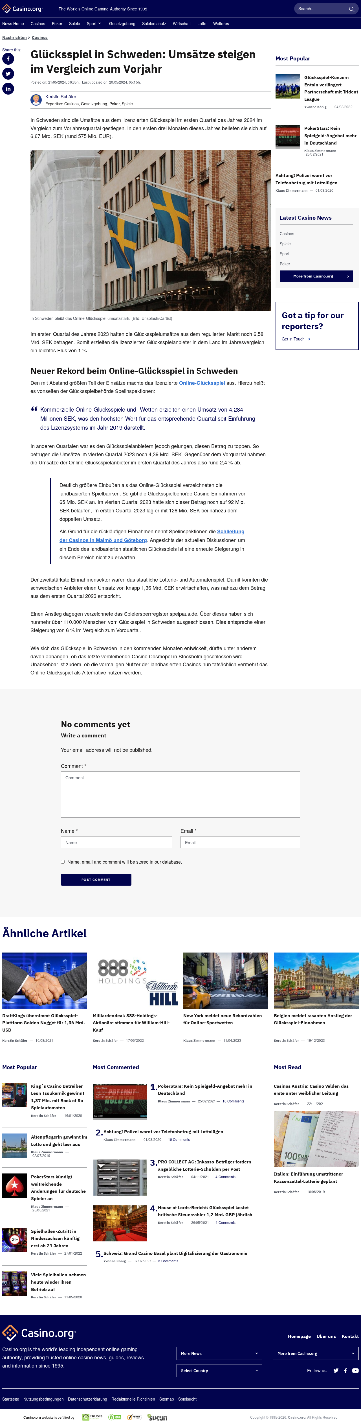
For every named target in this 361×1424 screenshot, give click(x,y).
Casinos (38, 23)
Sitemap (166, 1399)
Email (188, 830)
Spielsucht (187, 1399)
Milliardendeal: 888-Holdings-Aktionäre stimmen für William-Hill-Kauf (131, 1023)
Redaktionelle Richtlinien (133, 1399)
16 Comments (234, 1100)
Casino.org (296, 1417)
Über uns (326, 1336)
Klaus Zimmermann (320, 150)
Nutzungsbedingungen (43, 1399)
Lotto (201, 23)
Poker (57, 23)
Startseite (10, 1399)
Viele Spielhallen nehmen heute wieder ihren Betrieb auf (58, 1282)
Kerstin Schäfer (60, 96)
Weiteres (221, 23)
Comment (73, 765)
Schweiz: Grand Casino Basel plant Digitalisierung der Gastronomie (175, 1253)
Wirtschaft (182, 23)
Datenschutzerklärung (87, 1399)
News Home (13, 23)
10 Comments (179, 1139)
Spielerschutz (154, 23)
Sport (91, 23)
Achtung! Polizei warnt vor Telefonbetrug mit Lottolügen (163, 1131)
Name (69, 830)
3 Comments (168, 1260)
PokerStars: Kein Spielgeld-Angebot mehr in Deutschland (330, 135)
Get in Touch (294, 339)
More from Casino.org (313, 276)
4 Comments (225, 1176)
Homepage (299, 1336)
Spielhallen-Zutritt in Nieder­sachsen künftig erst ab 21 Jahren (55, 1238)
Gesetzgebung (122, 23)
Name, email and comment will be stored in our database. (124, 862)
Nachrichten (14, 37)
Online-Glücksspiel (202, 382)
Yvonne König (315, 107)
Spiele (74, 23)
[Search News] (351, 8)
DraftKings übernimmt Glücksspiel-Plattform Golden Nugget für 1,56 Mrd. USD (43, 1023)
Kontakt (350, 1336)
